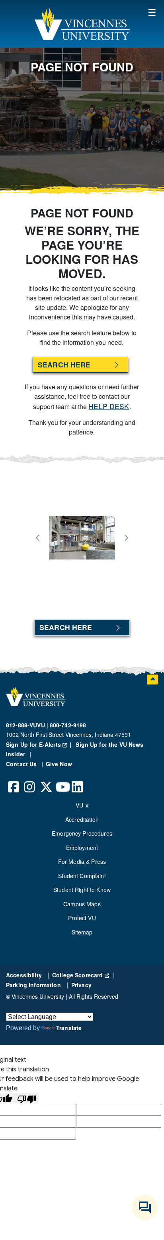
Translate (69, 1028)
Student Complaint (81, 876)
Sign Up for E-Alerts (40, 744)
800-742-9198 (68, 725)
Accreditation (82, 819)
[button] (82, 24)
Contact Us (22, 764)
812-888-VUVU (25, 725)
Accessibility (24, 975)
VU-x (82, 805)
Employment (82, 848)
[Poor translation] (27, 1098)
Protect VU (82, 918)
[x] (46, 781)
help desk (108, 406)
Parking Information (34, 985)
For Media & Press (82, 861)
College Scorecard (80, 975)
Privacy (81, 985)
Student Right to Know (82, 890)
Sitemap (82, 932)
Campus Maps (82, 904)
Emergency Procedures (82, 833)
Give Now (59, 764)
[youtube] (62, 781)
